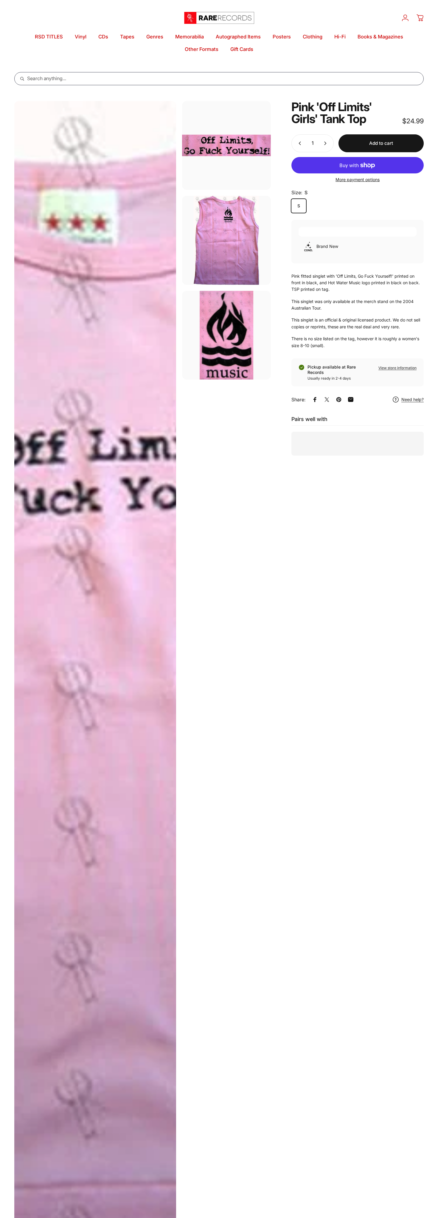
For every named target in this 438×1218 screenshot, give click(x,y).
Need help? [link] (412, 399)
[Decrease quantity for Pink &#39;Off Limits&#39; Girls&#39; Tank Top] (298, 143)
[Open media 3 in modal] (226, 240)
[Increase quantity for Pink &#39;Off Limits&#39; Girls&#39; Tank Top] (326, 143)
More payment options (358, 179)
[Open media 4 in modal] (226, 335)
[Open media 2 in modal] (226, 145)
